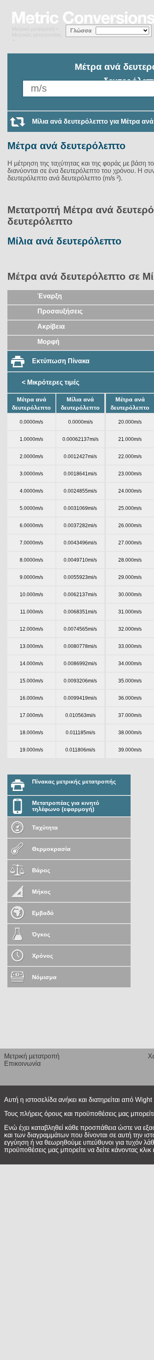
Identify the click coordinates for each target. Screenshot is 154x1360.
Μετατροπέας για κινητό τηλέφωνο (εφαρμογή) (65, 806)
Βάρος (41, 870)
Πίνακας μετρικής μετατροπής (74, 781)
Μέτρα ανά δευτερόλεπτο (66, 145)
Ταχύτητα (45, 827)
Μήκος (41, 891)
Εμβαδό (43, 913)
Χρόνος (42, 955)
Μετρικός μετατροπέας (37, 35)
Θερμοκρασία (51, 849)
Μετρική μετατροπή (33, 29)
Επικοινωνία (22, 1063)
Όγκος (41, 934)
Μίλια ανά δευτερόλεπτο (64, 241)
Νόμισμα (44, 977)
